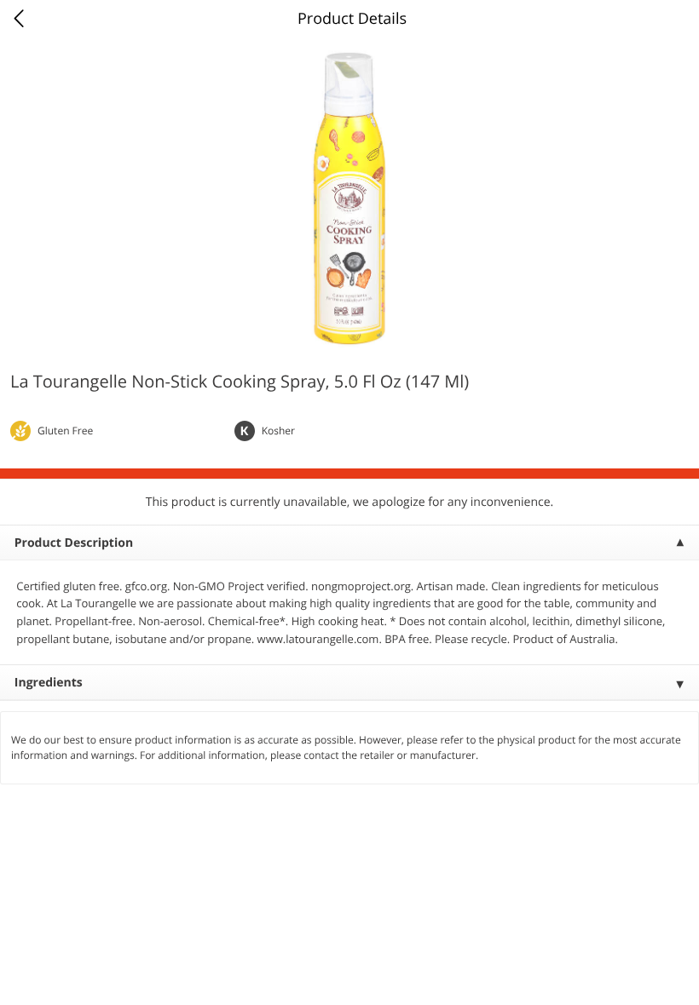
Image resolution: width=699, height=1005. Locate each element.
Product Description (73, 543)
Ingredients (48, 683)
